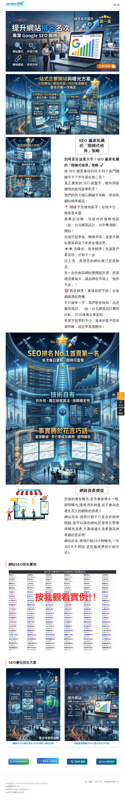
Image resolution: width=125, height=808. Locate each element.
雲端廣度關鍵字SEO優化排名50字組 (92, 743)
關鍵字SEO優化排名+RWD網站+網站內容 (33, 743)
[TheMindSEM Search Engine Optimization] (15, 4)
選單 (121, 397)
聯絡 (121, 413)
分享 (121, 405)
